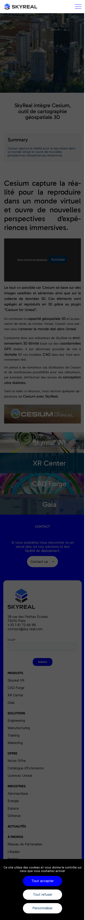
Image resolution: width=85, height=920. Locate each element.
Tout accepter (43, 881)
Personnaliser (42, 908)
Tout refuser (42, 894)
